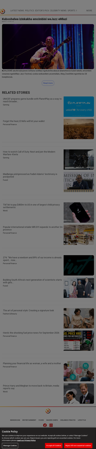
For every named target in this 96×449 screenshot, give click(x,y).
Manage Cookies (10, 445)
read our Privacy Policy (26, 440)
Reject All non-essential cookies (78, 445)
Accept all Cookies (53, 445)
